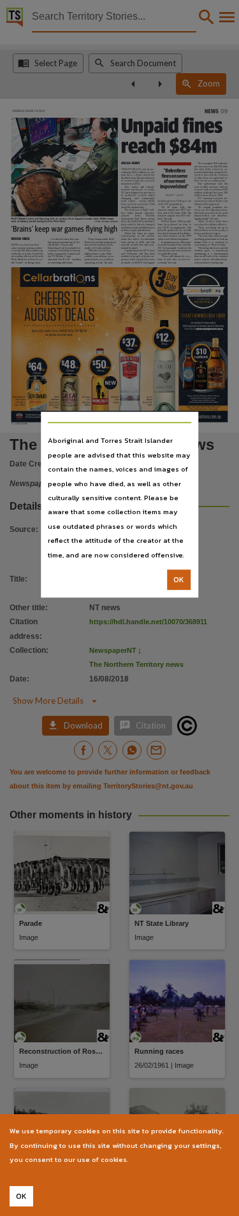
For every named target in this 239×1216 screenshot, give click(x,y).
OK (178, 579)
